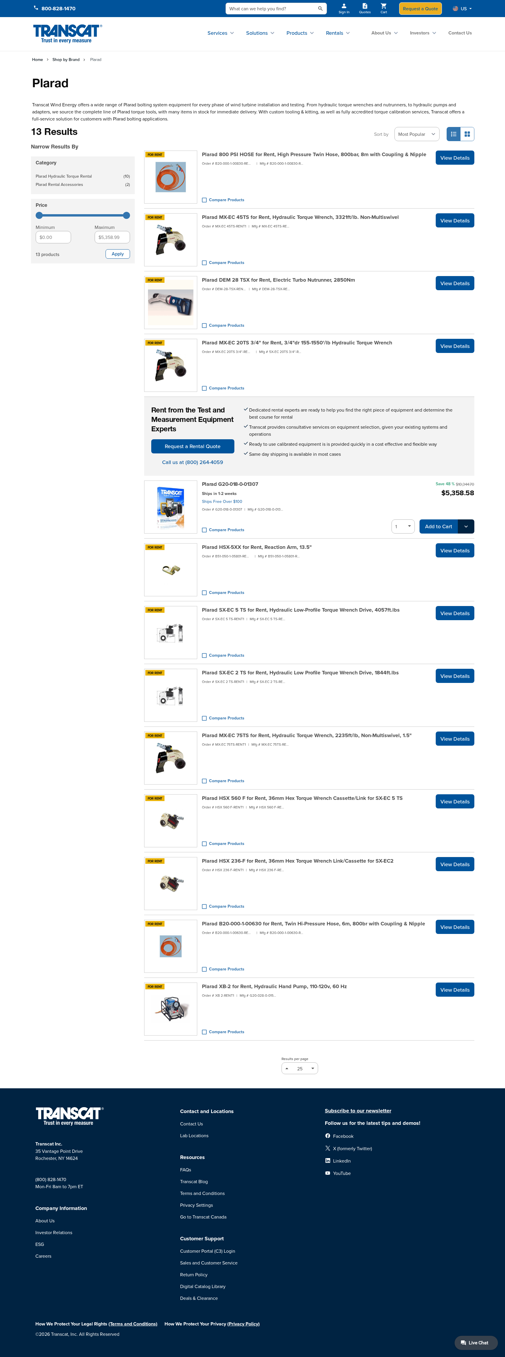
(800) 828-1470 (50, 1179)
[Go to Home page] (68, 34)
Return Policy (194, 1274)
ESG (39, 1244)
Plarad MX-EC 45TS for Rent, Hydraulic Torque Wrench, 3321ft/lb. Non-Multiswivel (300, 217)
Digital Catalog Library (203, 1286)
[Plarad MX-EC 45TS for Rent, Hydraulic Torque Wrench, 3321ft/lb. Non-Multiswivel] (170, 239)
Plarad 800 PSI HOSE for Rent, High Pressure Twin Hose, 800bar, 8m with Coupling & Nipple (314, 154)
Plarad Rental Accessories (83, 184)
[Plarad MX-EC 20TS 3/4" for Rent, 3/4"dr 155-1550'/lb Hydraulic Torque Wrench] (170, 365)
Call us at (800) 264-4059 (192, 462)
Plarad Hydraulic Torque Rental (83, 176)
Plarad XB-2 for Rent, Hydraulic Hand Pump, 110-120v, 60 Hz (274, 986)
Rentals (334, 33)
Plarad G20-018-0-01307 (230, 484)
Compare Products (226, 200)
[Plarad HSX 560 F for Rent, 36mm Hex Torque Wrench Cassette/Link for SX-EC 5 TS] (170, 820)
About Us (381, 32)
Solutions (257, 33)
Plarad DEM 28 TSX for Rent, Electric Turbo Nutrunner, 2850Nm (278, 280)
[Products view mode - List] (453, 134)
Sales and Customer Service (209, 1262)
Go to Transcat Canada (203, 1217)
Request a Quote (420, 8)
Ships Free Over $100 (222, 501)
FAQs (185, 1169)
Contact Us (460, 32)
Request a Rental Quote (193, 446)
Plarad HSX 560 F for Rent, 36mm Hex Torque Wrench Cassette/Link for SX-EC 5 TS (302, 798)
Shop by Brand (66, 59)
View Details (455, 157)
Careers (43, 1256)
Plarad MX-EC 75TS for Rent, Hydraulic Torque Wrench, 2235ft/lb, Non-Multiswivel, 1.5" (307, 735)
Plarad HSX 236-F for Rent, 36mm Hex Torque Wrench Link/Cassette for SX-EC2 (298, 861)
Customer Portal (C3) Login (207, 1251)
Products (297, 33)
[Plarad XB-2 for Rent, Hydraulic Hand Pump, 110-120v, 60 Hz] (170, 1009)
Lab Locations (194, 1135)
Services (217, 33)
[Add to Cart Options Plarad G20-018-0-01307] (466, 526)
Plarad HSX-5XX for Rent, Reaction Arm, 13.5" (257, 547)
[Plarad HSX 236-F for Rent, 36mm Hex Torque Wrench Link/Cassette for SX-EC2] (170, 883)
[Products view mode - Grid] (467, 134)
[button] (462, 8)
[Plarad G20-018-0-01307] (170, 507)
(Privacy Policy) (243, 1323)
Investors (420, 32)
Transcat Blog (194, 1181)
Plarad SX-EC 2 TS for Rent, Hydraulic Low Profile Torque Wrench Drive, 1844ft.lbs (300, 672)
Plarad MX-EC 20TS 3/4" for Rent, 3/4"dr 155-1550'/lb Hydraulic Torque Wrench (297, 342)
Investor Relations (53, 1232)
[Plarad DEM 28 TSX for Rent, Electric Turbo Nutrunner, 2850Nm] (170, 302)
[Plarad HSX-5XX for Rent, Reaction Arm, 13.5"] (170, 569)
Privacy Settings (196, 1205)
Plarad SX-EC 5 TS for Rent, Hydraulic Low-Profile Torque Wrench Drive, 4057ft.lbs (301, 610)
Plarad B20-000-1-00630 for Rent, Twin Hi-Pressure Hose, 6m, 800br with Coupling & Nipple (313, 923)
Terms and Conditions (202, 1193)
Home (37, 59)
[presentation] (74, 138)
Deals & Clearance (199, 1298)
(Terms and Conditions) (132, 1323)
